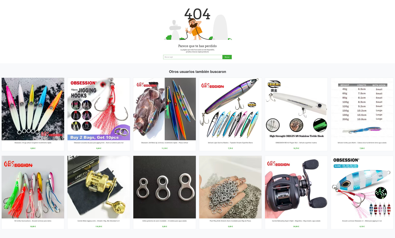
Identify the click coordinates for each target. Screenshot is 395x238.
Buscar (227, 57)
